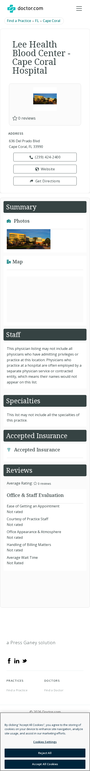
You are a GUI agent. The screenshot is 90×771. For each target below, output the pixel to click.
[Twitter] (24, 660)
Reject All (45, 753)
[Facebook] (9, 660)
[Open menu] (79, 8)
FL (37, 20)
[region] (45, 741)
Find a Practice (19, 20)
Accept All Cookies (45, 764)
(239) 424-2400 (48, 157)
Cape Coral (51, 20)
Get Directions (47, 181)
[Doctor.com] (25, 9)
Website (48, 169)
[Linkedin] (16, 660)
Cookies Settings (45, 742)
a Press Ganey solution (31, 643)
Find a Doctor (53, 690)
